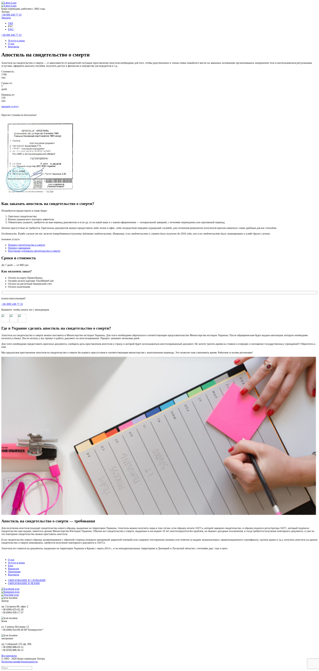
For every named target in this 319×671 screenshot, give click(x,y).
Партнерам (14, 571)
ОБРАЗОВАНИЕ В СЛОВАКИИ (27, 580)
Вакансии (13, 568)
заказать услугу (10, 106)
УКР (10, 23)
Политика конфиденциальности (19, 661)
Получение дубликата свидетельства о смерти (34, 250)
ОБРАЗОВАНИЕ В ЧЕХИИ (24, 583)
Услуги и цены (16, 40)
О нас (11, 43)
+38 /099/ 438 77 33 (12, 304)
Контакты (13, 46)
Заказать (6, 17)
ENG (11, 29)
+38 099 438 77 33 (11, 14)
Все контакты (9, 655)
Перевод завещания (19, 247)
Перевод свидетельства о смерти (26, 244)
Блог (10, 565)
